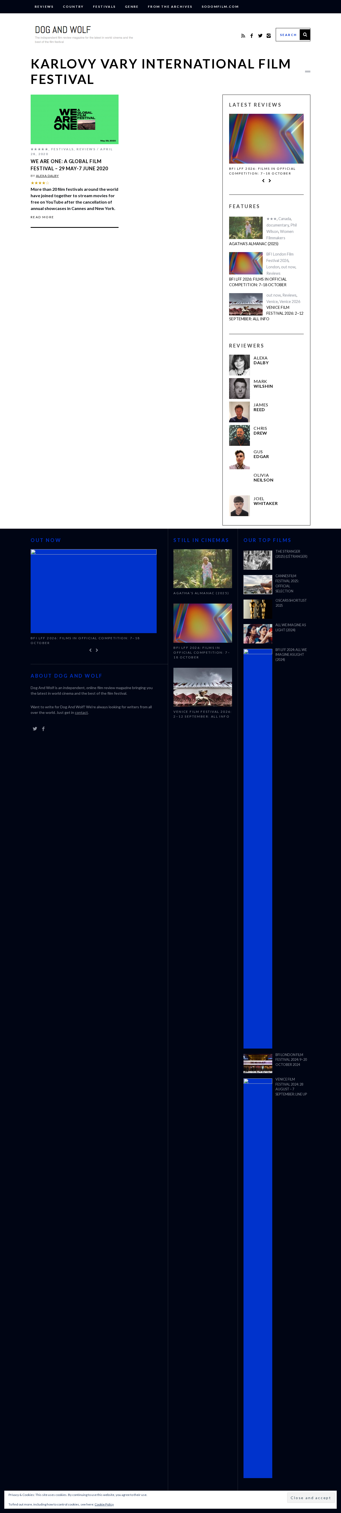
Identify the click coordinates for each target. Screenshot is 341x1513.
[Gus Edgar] (239, 458)
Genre (132, 7)
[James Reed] (239, 412)
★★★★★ (39, 149)
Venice (272, 301)
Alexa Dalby (47, 176)
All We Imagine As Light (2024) (290, 627)
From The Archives (170, 7)
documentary (277, 225)
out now (288, 267)
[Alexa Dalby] (239, 365)
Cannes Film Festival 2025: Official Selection (287, 583)
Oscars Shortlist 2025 (291, 603)
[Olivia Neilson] (239, 482)
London (272, 267)
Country (73, 7)
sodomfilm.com (220, 7)
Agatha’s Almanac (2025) (253, 243)
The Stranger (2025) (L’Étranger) (291, 554)
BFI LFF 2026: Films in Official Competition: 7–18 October (262, 171)
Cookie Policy (104, 1504)
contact (81, 712)
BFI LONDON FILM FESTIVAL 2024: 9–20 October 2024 (291, 1060)
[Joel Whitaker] (239, 505)
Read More (42, 217)
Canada (284, 218)
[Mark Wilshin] (239, 388)
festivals (104, 7)
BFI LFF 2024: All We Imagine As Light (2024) (291, 655)
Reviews (44, 7)
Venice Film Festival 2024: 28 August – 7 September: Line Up (291, 1087)
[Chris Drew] (239, 435)
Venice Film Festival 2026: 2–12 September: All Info (266, 313)
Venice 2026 (289, 301)
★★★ (271, 218)
